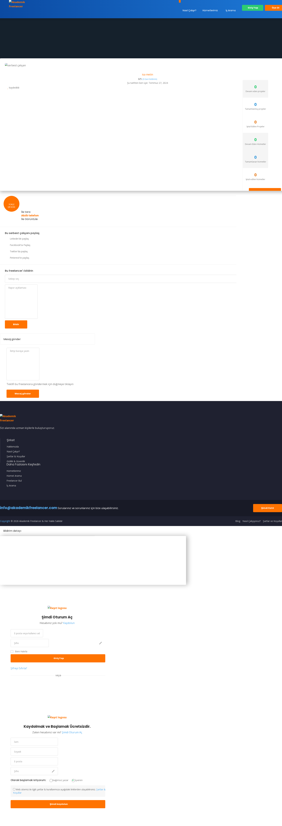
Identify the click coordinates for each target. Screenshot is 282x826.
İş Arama (231, 10)
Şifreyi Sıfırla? (19, 668)
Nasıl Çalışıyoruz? (252, 521)
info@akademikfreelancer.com (28, 507)
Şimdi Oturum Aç (72, 732)
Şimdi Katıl (267, 508)
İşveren (79, 780)
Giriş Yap (252, 7)
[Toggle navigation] (180, 1)
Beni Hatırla (21, 651)
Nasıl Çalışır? (189, 10)
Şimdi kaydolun (59, 804)
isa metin (147, 74)
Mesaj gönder (23, 393)
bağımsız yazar (60, 780)
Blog (237, 521)
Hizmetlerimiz (210, 10)
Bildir (16, 324)
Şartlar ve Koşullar (272, 521)
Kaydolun (69, 623)
